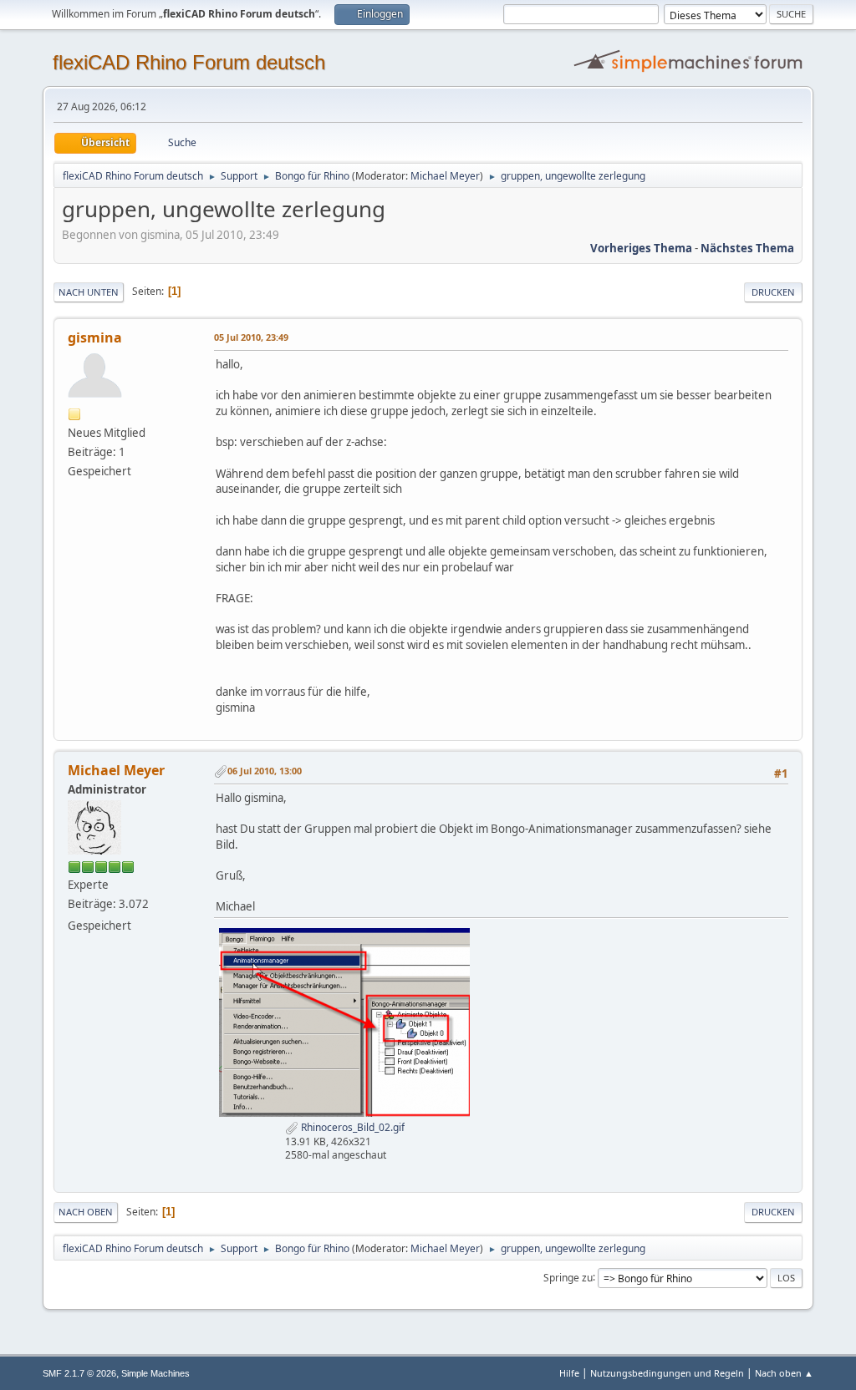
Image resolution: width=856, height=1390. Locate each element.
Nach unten (89, 292)
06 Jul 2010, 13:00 (264, 770)
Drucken (773, 292)
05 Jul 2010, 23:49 (251, 337)
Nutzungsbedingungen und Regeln (667, 1373)
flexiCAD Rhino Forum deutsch (189, 62)
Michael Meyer (445, 176)
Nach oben (86, 1211)
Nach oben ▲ (784, 1373)
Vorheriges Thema (641, 248)
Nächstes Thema (747, 248)
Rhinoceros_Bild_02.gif (351, 1127)
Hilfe (569, 1373)
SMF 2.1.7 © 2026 (79, 1373)
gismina (95, 337)
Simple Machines (155, 1373)
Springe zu (568, 1277)
